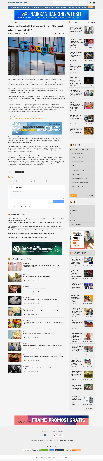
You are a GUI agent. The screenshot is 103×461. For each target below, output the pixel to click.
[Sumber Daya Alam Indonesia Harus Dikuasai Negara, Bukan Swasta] (88, 374)
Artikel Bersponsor (43, 440)
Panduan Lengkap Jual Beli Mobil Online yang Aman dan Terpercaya (75, 118)
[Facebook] (45, 434)
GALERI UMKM (81, 7)
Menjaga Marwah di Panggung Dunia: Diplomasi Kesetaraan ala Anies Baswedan (77, 286)
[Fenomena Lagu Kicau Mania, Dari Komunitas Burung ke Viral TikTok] (89, 67)
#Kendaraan (73, 207)
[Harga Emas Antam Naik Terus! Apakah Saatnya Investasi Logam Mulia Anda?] (89, 131)
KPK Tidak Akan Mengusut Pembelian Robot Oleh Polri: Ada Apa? (76, 399)
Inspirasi (26, 286)
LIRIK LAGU (26, 7)
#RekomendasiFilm (75, 224)
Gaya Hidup (27, 275)
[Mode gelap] (91, 2)
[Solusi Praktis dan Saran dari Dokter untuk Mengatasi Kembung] (14, 312)
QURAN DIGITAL (72, 7)
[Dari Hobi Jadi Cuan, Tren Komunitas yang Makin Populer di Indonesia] (89, 55)
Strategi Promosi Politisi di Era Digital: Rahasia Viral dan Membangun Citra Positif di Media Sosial (76, 361)
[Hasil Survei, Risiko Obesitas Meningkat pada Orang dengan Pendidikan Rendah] (14, 266)
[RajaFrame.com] (35, 450)
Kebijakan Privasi (68, 440)
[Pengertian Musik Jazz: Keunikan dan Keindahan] (14, 369)
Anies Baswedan (78, 191)
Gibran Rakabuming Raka (80, 178)
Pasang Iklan (52, 440)
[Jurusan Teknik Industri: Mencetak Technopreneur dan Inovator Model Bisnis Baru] (89, 93)
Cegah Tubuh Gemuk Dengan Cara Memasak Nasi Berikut (40, 299)
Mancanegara (27, 263)
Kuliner (26, 354)
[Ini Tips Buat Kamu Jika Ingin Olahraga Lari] (14, 277)
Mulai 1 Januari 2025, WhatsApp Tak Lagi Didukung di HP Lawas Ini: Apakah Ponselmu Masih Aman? (35, 226)
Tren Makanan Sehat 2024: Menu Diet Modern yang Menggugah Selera (42, 323)
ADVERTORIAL (18, 7)
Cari (74, 3)
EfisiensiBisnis (21, 181)
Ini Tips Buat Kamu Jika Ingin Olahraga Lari (36, 276)
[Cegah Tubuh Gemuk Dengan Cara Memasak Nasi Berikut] (14, 300)
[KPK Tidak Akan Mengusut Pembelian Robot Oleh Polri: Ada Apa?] (88, 399)
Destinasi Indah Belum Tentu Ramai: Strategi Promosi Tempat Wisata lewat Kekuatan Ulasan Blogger (77, 260)
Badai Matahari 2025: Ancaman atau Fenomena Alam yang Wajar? (28, 237)
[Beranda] (94, 2)
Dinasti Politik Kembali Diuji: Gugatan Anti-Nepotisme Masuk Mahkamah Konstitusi (76, 298)
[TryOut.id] (76, 450)
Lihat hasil (90, 195)
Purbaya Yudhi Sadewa (79, 170)
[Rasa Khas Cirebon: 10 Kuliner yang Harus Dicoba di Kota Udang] (14, 357)
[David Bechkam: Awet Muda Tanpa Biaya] (14, 289)
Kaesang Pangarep (78, 153)
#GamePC (72, 217)
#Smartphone (74, 214)
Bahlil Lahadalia (78, 157)
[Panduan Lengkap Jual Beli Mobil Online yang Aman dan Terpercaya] (89, 118)
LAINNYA (90, 7)
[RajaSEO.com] (68, 450)
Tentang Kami (33, 440)
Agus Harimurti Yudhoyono (81, 182)
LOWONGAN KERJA (61, 7)
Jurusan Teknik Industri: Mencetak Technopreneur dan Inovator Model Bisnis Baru (76, 93)
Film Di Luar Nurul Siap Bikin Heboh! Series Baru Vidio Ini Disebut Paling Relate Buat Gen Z (76, 105)
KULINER (40, 7)
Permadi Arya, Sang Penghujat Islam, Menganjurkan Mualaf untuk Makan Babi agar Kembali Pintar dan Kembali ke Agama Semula (77, 336)
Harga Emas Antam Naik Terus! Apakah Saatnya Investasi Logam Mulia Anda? (76, 130)
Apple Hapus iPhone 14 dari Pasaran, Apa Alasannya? (26, 118)
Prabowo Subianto (78, 187)
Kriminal (26, 343)
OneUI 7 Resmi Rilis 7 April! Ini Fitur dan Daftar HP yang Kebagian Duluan (31, 230)
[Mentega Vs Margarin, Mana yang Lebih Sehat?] (14, 334)
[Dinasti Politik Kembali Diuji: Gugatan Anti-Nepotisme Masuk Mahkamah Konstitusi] (88, 298)
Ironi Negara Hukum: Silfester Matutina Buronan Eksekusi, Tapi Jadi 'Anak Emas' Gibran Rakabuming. (77, 311)
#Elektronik (73, 210)
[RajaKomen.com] (43, 450)
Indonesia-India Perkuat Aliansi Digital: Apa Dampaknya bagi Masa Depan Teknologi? (34, 222)
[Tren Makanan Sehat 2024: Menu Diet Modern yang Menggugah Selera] (14, 323)
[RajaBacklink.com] (26, 450)
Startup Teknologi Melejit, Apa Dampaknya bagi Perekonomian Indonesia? (31, 233)
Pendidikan (27, 366)
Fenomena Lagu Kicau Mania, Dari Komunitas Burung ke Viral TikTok (76, 67)
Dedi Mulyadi (77, 174)
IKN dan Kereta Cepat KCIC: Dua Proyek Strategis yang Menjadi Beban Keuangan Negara (77, 387)
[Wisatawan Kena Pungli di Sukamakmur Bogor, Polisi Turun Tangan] (14, 346)
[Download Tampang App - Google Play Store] (58, 435)
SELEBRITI (47, 7)
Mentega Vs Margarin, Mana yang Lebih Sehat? (37, 333)
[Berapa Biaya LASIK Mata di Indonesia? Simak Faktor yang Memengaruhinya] (89, 30)
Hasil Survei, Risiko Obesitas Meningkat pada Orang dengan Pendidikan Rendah (41, 265)
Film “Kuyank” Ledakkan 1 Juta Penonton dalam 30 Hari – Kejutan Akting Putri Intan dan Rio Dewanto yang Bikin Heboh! (76, 80)
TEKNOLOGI (14, 22)
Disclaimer (60, 440)
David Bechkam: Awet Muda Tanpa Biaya (35, 288)
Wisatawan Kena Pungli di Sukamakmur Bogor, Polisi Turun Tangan (43, 345)
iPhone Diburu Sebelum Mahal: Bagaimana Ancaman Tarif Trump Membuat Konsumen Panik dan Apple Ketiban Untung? (36, 219)
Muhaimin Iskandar (78, 161)
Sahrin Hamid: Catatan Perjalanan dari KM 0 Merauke (77, 322)
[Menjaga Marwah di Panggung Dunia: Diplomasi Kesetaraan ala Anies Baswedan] (88, 286)
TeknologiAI (30, 181)
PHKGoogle (12, 181)
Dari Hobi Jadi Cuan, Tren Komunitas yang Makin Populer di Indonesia (76, 54)
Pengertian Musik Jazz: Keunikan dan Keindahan (38, 368)
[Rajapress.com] (59, 450)
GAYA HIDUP (33, 7)
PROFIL (11, 7)
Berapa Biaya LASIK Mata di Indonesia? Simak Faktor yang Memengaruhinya (76, 29)
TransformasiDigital (40, 181)
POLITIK (53, 7)
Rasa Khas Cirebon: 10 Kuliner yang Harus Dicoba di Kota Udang (43, 356)
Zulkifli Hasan (77, 166)
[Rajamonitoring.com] (51, 450)
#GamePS (72, 220)
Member (83, 3)
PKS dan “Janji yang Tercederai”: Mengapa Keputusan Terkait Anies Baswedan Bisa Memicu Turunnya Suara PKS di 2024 (77, 349)
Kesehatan (27, 309)
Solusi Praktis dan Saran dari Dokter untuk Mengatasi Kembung (43, 311)
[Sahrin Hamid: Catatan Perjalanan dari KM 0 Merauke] (88, 323)
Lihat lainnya (91, 22)
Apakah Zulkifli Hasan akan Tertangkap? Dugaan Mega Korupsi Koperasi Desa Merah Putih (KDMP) (76, 273)
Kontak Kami (51, 442)
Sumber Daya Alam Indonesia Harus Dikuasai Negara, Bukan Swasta (76, 374)
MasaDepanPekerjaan (54, 181)
